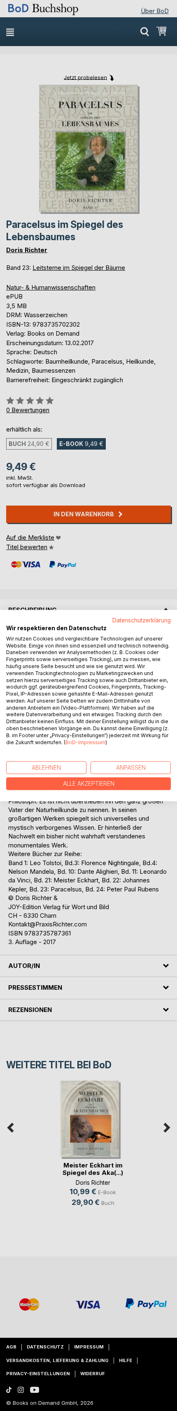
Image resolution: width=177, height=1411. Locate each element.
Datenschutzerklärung (141, 620)
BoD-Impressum (85, 742)
